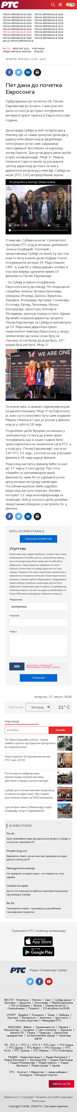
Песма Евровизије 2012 (48, 32)
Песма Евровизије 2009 (17, 38)
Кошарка (38, 1015)
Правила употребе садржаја (54, 1097)
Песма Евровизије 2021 (48, 20)
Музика (63, 1027)
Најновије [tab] (12, 721)
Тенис (51, 1015)
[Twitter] (18, 72)
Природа (45, 1032)
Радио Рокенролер (23, 1062)
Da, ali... (11, 833)
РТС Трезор (22, 1050)
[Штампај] (37, 72)
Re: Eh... (11, 903)
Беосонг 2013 (21, 48)
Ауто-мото (61, 1017)
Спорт (11, 1015)
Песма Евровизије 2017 (48, 26)
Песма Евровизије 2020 (17, 23)
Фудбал (23, 1015)
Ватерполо (29, 1017)
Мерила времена (62, 1002)
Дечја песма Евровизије (18, 41)
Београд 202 (38, 1060)
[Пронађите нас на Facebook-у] (39, 981)
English (38, 51)
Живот (28, 1027)
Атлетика (45, 1017)
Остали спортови (27, 1020)
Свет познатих (47, 1030)
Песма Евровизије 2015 (48, 29)
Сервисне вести (55, 1005)
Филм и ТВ (17, 1032)
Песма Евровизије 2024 (17, 17)
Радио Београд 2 (57, 1057)
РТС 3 (36, 1045)
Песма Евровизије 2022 (17, 20)
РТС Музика (41, 1050)
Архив (56, 1065)
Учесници (38, 48)
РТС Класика (53, 1047)
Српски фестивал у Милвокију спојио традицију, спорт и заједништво (28, 809)
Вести (6, 48)
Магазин (14, 1027)
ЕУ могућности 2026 (56, 1008)
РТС (12, 1072)
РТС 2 (25, 1045)
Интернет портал (46, 1075)
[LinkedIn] (28, 72)
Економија (41, 1002)
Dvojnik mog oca (17, 850)
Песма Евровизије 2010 (48, 35)
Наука (31, 1032)
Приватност (11, 1097)
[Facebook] (9, 72)
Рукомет (12, 1017)
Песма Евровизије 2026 (17, 14)
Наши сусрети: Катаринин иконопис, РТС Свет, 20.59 (28, 758)
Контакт (22, 1072)
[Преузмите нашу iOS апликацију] (38, 941)
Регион (36, 1000)
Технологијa (11, 1030)
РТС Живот (34, 1047)
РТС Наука (66, 1045)
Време (37, 1005)
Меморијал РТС (51, 1020)
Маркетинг (38, 1072)
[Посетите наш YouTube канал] (49, 981)
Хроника (10, 1002)
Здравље (66, 1030)
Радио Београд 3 (15, 1060)
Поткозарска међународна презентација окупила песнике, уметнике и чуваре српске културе (26, 777)
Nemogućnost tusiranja (21, 868)
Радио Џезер (40, 1065)
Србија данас (63, 1000)
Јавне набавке (57, 1072)
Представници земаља (17, 51)
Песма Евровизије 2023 (48, 17)
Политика (22, 1000)
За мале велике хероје (41, 1035)
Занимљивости (45, 1027)
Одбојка (64, 1015)
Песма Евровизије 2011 (17, 35)
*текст (13, 631)
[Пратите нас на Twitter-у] (30, 981)
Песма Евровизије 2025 (48, 14)
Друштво (25, 1002)
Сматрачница (16, 1008)
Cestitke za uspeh (17, 885)
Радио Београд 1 (31, 1057)
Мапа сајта (61, 1084)
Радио (13, 1057)
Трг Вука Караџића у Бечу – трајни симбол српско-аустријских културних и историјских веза (30, 743)
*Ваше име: (15, 599)
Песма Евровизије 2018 (17, 26)
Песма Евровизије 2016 (17, 29)
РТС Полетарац (62, 1050)
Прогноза (15, 707)
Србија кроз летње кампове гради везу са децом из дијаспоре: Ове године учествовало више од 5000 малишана (29, 794)
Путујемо (28, 1030)
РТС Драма (16, 1047)
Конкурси (26, 1075)
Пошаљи (38, 677)
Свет (48, 1000)
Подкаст (34, 1008)
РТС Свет (50, 1045)
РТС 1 (14, 1045)
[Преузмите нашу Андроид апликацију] (38, 951)
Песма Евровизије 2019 (48, 23)
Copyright (27, 1097)
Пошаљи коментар (38, 538)
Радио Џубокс (48, 1062)
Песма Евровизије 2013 (17, 32)
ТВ (6, 1045)
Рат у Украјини (20, 1005)
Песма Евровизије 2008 (48, 38)
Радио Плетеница (61, 1060)
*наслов (14, 615)
